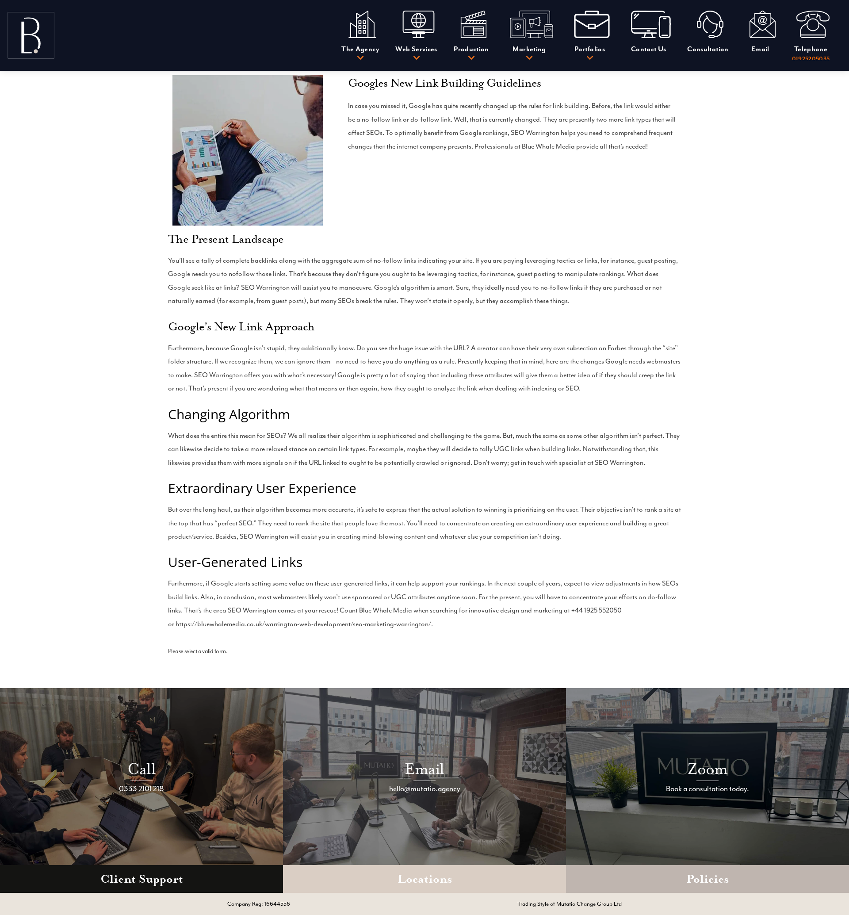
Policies (707, 879)
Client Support (141, 879)
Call (141, 769)
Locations (425, 879)
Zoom (708, 769)
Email (424, 769)
